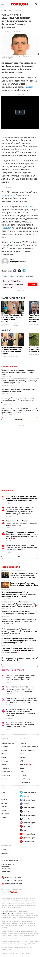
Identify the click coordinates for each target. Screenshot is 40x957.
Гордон (3, 10)
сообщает (28, 87)
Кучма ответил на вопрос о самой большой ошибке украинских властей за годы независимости (21, 547)
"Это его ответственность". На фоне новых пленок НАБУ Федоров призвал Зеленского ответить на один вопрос (22, 498)
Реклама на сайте (7, 857)
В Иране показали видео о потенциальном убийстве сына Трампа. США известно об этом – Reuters (18, 621)
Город (3, 788)
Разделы (23, 739)
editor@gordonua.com (13, 884)
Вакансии (4, 850)
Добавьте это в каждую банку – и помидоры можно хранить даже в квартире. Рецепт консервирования (20, 689)
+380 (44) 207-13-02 (13, 881)
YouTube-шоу (25, 779)
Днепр (3, 810)
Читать (32, 284)
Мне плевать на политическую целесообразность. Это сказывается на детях (18, 400)
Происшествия (6, 772)
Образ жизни (6, 768)
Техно (3, 764)
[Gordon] (19, 4)
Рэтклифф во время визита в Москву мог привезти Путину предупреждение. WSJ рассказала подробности (18, 640)
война (12, 276)
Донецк (4, 803)
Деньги (4, 750)
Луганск (4, 817)
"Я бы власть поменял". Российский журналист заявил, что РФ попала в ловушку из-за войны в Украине (19, 631)
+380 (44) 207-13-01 (13, 877)
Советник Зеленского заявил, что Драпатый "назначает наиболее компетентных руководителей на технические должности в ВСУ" (19, 511)
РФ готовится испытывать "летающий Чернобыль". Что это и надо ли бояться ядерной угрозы (17, 650)
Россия (5, 276)
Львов (3, 796)
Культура (4, 761)
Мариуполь (5, 814)
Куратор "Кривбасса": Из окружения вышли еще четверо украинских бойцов (12, 318)
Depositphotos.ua (7, 913)
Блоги (22, 754)
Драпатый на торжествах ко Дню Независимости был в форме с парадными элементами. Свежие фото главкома (21, 712)
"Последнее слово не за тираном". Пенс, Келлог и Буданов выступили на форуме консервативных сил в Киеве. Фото (22, 535)
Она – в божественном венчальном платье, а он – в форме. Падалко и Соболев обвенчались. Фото (20, 678)
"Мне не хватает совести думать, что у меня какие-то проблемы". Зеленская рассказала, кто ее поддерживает (21, 700)
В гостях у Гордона (27, 750)
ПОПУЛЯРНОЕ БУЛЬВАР (12, 670)
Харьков (4, 806)
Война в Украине (15, 10)
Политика (4, 746)
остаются (17, 245)
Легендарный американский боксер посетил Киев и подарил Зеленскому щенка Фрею (19, 613)
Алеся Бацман (28, 819)
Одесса (4, 799)
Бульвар (6, 330)
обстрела (29, 206)
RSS (24, 830)
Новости (4, 739)
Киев (3, 792)
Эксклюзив (24, 764)
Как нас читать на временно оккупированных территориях (7, 867)
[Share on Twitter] (19, 271)
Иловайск (29, 276)
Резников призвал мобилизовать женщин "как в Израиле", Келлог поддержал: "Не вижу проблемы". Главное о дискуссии (18, 604)
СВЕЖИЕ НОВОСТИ (10, 567)
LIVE (21, 761)
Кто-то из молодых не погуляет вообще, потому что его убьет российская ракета (18, 372)
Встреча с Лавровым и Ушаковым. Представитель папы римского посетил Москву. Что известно (24, 575)
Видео (22, 772)
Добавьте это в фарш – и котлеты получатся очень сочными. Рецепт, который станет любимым (20, 725)
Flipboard (26, 826)
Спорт (3, 757)
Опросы (23, 775)
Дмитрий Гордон (29, 792)
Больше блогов (19, 419)
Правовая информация (9, 860)
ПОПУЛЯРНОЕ (8, 491)
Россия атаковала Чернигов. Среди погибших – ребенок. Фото (24, 584)
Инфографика (6, 775)
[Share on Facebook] (14, 271)
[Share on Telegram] (24, 271)
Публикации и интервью (29, 746)
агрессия (20, 276)
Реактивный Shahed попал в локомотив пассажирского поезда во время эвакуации (21, 523)
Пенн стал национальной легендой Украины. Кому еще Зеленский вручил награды (12, 350)
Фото (22, 768)
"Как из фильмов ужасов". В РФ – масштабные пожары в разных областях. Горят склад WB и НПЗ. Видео (18, 594)
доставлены (7, 195)
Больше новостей (20, 665)
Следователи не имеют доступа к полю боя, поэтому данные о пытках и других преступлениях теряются (20, 410)
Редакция (4, 853)
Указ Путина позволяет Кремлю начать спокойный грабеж (18, 390)
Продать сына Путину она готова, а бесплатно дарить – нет (19, 382)
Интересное (5, 779)
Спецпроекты (25, 782)
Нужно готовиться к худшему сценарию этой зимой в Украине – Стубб (19, 659)
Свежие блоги (9, 366)
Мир (3, 754)
